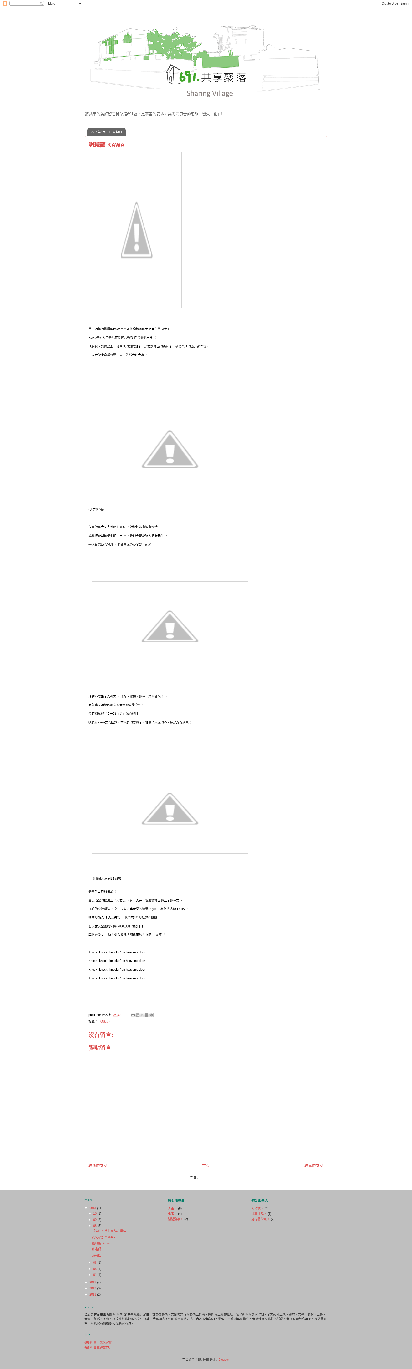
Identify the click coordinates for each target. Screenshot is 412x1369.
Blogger (223, 1359)
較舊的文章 (314, 1166)
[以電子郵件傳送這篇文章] (133, 1015)
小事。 (172, 1214)
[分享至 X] (142, 1015)
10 (95, 1213)
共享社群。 (259, 1214)
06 (95, 1262)
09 (95, 1220)
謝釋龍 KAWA (102, 1243)
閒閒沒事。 (175, 1219)
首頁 (206, 1166)
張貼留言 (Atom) (211, 1178)
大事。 (172, 1208)
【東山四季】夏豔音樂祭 (109, 1231)
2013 (93, 1282)
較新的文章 (98, 1166)
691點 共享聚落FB (97, 1347)
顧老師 (96, 1249)
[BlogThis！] (137, 1015)
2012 (93, 1288)
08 (95, 1225)
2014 (93, 1208)
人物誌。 (105, 1021)
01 (95, 1275)
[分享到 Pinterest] (151, 1015)
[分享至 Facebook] (146, 1015)
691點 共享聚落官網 (98, 1342)
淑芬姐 (96, 1255)
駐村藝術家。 (260, 1219)
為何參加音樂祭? (103, 1237)
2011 (93, 1294)
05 (95, 1269)
